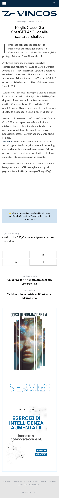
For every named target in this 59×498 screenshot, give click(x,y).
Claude (26, 237)
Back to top (27, 492)
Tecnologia (21, 21)
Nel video (7, 141)
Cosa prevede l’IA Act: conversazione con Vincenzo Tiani (29, 279)
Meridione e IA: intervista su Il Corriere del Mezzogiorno (29, 294)
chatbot (6, 237)
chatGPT (16, 237)
